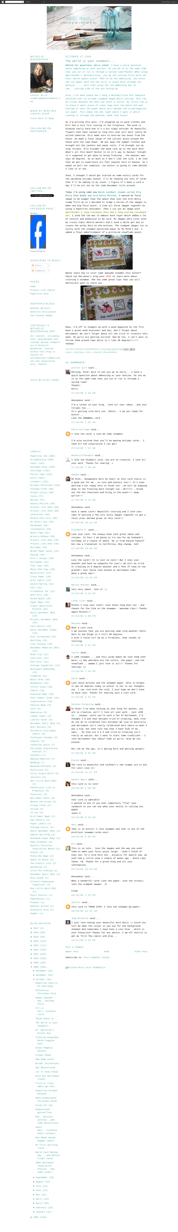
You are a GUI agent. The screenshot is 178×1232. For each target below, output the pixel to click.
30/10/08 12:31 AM (84, 911)
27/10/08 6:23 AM (83, 393)
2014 (36, 941)
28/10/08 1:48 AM (83, 788)
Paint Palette (38, 895)
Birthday (35, 547)
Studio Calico (38, 493)
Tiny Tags (36, 566)
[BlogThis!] (126, 349)
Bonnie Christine (40, 802)
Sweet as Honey (39, 860)
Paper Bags (36, 602)
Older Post (141, 952)
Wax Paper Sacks (40, 798)
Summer (34, 913)
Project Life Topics (42, 290)
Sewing (34, 555)
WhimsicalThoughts (82, 455)
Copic (88, 352)
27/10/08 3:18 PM (83, 593)
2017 (36, 928)
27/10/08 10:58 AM (84, 548)
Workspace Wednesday (42, 669)
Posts (37, 265)
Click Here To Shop (42, 118)
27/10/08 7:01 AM (83, 422)
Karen (74, 678)
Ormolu (34, 852)
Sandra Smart (79, 779)
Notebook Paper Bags (42, 838)
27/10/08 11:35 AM (84, 578)
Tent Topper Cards (41, 698)
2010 (36, 958)
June (39, 1190)
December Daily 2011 (42, 874)
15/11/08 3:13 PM (83, 940)
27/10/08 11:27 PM (84, 772)
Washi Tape (36, 533)
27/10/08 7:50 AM (83, 467)
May (38, 1195)
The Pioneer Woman (41, 315)
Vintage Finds (38, 489)
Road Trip (36, 654)
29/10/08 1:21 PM (83, 895)
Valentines (36, 514)
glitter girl (79, 368)
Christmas (79, 352)
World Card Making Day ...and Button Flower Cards (48, 1155)
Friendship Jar (39, 591)
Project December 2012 (44, 619)
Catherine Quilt (40, 745)
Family (34, 690)
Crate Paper (37, 577)
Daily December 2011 (42, 831)
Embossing (36, 712)
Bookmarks (36, 683)
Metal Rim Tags (39, 569)
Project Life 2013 (41, 511)
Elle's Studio (38, 558)
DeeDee (75, 475)
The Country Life (40, 863)
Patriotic (36, 662)
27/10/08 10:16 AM (84, 523)
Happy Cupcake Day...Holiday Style (45, 1001)
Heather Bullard (40, 308)
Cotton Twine (38, 687)
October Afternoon (41, 485)
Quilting (35, 640)
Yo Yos (34, 813)
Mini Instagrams (40, 637)
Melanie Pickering (82, 704)
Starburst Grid (39, 910)
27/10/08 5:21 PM (83, 645)
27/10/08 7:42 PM (83, 671)
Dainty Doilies (39, 503)
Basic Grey (36, 679)
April (40, 1199)
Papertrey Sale (39, 294)
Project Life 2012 (41, 507)
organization (38, 701)
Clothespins (37, 529)
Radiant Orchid (39, 906)
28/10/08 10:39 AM (84, 869)
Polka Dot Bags (39, 856)
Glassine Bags (38, 694)
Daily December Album (43, 630)
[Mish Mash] (38, 248)
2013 (36, 945)
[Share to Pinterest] (134, 349)
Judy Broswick (79, 918)
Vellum (34, 809)
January (41, 1212)
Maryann (76, 623)
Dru (73, 844)
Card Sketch (37, 626)
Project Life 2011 (41, 540)
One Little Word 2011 (43, 888)
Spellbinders (110, 352)
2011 (36, 954)
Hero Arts (36, 595)
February (42, 1208)
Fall (33, 588)
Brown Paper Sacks (41, 551)
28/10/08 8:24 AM (83, 817)
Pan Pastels (37, 820)
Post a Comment (75, 947)
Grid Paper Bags (40, 816)
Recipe (34, 500)
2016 (36, 932)
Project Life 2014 (41, 544)
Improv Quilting (40, 835)
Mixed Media (37, 599)
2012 (36, 950)
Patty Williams (80, 429)
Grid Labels (37, 580)
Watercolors (37, 573)
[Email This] (124, 349)
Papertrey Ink (38, 456)
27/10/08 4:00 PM (83, 616)
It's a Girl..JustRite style (46, 1011)
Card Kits (36, 658)
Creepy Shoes (43, 1055)
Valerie (76, 902)
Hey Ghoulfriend (45, 1068)
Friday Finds (38, 805)
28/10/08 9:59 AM (83, 837)
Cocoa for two (44, 1105)
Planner (34, 902)
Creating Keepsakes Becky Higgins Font (47, 1040)
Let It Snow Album (47, 1072)
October (41, 979)
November (42, 975)
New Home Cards (45, 1059)
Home (106, 952)
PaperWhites (37, 899)
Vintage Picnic (39, 827)
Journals (35, 777)
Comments (39, 271)
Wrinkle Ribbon (39, 536)
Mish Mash (33, 213)
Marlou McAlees (80, 585)
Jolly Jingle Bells (42, 773)
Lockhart (97, 352)
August (40, 1182)
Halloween (36, 562)
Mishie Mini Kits (40, 518)
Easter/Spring (38, 584)
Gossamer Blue (38, 467)
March (40, 1203)
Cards (33, 496)
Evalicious (36, 770)
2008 (36, 967)
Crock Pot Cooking (41, 871)
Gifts (33, 478)
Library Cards (38, 720)
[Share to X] (129, 349)
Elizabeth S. (79, 530)
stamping (35, 676)
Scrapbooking (38, 460)
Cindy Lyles (78, 601)
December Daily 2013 (42, 723)
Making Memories (40, 759)
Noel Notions (38, 727)
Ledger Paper (38, 716)
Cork (33, 709)
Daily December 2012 (42, 613)
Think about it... (47, 1019)
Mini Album (36, 878)
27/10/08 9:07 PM (83, 753)
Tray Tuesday (38, 644)
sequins (34, 741)
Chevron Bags (38, 705)
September (42, 1177)
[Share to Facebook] (131, 349)
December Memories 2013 (44, 648)
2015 (36, 937)
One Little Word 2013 (43, 781)
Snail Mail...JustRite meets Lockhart (46, 1130)
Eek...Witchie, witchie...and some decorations (47, 1120)
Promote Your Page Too (37, 251)
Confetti (35, 755)
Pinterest (36, 794)
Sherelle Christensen (43, 312)
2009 (36, 963)
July (39, 1186)
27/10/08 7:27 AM (83, 448)
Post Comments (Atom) (97, 957)
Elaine (75, 760)
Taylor (75, 653)
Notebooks (36, 525)
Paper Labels (38, 824)
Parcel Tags (37, 474)
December (42, 971)
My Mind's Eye (38, 522)
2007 (36, 1217)
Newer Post (72, 952)
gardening (36, 867)
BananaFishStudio (40, 766)
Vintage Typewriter (42, 665)
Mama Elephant (38, 842)
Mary (74, 825)
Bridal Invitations (47, 1063)
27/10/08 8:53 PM (83, 697)
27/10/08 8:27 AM (83, 500)
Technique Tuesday (41, 737)
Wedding (34, 762)
